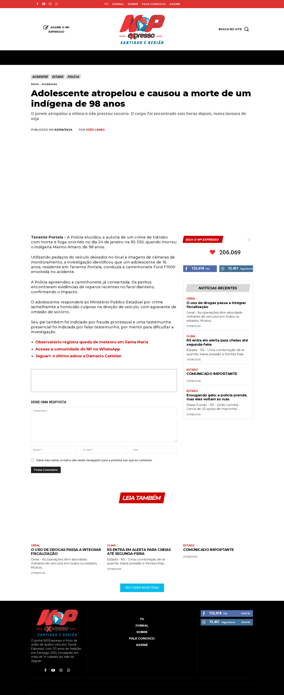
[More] (248, 130)
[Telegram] (239, 130)
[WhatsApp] (220, 130)
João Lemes (95, 129)
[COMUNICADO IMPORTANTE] (218, 524)
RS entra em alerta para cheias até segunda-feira (139, 552)
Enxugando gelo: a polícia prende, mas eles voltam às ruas (216, 397)
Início (35, 84)
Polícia (73, 77)
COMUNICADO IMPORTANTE (211, 374)
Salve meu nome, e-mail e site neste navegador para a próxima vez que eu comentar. (94, 460)
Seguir (245, 622)
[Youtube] (44, 4)
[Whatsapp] (56, 4)
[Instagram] (50, 4)
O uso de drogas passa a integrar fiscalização (216, 305)
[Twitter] (210, 130)
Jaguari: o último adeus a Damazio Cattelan (78, 356)
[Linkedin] (229, 130)
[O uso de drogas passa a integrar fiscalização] (66, 524)
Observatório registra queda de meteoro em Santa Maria (91, 342)
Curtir (245, 613)
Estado (57, 77)
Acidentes (40, 77)
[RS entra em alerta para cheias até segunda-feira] (142, 524)
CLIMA (190, 336)
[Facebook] (37, 4)
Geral (191, 298)
